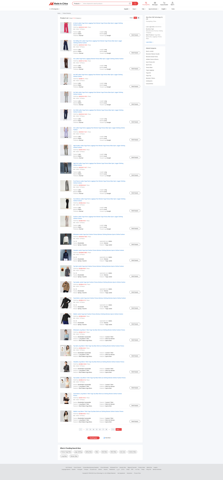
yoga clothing (78, 452)
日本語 (127, 469)
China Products (77, 467)
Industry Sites (123, 467)
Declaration (129, 473)
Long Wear (64, 456)
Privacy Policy (137, 473)
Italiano (100, 469)
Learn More (150, 42)
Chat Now (108, 438)
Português (79, 469)
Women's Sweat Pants (152, 56)
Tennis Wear (149, 67)
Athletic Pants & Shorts (152, 59)
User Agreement (121, 473)
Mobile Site (149, 467)
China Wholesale (104, 467)
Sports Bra (149, 65)
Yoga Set (148, 73)
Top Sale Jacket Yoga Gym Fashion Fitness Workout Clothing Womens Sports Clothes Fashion (98, 266)
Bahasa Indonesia (157, 469)
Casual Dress (149, 83)
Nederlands (112, 469)
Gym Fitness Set (150, 62)
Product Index (141, 467)
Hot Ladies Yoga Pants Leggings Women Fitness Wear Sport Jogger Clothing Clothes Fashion (98, 58)
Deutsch (106, 469)
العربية (118, 469)
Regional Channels (132, 467)
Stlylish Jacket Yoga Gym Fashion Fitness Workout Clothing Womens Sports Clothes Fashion (98, 314)
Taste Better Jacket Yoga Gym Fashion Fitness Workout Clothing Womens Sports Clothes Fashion (99, 298)
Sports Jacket (149, 51)
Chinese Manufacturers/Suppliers (91, 467)
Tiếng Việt (148, 469)
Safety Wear (88, 452)
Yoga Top (148, 75)
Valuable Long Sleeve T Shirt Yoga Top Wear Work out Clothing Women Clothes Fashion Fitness (98, 362)
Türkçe (142, 469)
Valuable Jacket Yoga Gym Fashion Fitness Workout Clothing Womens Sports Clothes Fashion (98, 250)
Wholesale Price (114, 467)
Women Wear (74, 456)
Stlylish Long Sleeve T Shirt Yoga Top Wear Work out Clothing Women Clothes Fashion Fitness (98, 411)
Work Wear (113, 452)
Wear (96, 452)
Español (74, 469)
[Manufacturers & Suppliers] (58, 3)
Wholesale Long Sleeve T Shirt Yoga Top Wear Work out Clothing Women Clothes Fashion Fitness (99, 330)
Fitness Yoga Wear (66, 452)
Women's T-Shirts (150, 78)
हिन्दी (132, 469)
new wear (122, 452)
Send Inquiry (134, 35)
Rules (173, 9)
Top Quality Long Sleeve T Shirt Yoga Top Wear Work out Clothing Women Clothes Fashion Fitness (99, 378)
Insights (155, 467)
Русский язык (93, 469)
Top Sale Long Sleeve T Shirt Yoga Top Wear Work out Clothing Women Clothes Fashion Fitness (98, 346)
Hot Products (69, 467)
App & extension (153, 9)
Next (119, 429)
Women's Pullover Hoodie (152, 54)
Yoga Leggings (150, 70)
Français (86, 469)
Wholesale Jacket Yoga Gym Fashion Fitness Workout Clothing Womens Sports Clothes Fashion (99, 234)
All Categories (55, 9)
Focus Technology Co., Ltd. (100, 473)
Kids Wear (104, 452)
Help (143, 9)
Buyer (134, 9)
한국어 (122, 469)
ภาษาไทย (137, 469)
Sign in (172, 4)
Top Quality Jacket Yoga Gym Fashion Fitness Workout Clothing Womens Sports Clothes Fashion (99, 282)
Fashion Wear (132, 452)
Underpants (149, 81)
